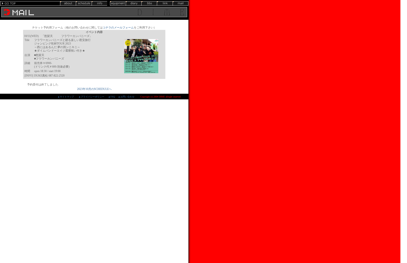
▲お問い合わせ (126, 96)
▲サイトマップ (65, 96)
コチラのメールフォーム (118, 27)
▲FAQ (111, 96)
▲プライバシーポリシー (91, 96)
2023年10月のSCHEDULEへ (94, 89)
